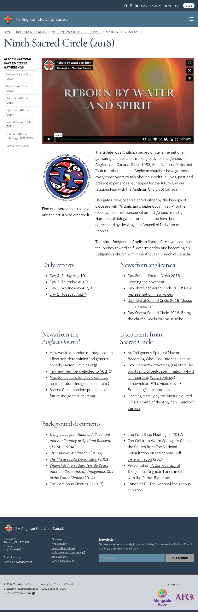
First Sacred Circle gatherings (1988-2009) (20, 136)
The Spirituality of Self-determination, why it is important (161, 371)
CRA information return (17, 593)
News (167, 5)
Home (7, 32)
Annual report (59, 556)
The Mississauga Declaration (73, 459)
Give (188, 5)
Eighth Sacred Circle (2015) (17, 112)
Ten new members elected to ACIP (79, 371)
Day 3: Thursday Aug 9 (69, 281)
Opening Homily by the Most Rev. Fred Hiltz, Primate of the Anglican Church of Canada (160, 402)
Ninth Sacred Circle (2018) (17, 100)
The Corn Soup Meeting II (149, 434)
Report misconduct (62, 561)
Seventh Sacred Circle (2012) (19, 124)
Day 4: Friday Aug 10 (67, 275)
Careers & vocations (63, 548)
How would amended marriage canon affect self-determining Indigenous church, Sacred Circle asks (81, 359)
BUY (177, 5)
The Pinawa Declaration (70, 453)
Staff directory (12, 557)
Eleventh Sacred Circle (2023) (19, 76)
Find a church (150, 5)
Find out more (53, 208)
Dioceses (56, 539)
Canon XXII (137, 483)
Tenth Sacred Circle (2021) (17, 88)
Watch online (161, 377)
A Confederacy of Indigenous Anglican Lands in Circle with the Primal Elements (157, 471)
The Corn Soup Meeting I (70, 483)
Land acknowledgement (18, 562)
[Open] (191, 19)
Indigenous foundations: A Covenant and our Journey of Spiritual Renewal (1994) (80, 440)
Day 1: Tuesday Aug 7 (68, 294)
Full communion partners (66, 552)
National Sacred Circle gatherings (76, 32)
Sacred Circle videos (17, 146)
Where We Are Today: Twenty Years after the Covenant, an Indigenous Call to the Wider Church (81, 471)
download (141, 383)
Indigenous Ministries (31, 32)
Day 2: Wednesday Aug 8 (71, 288)
